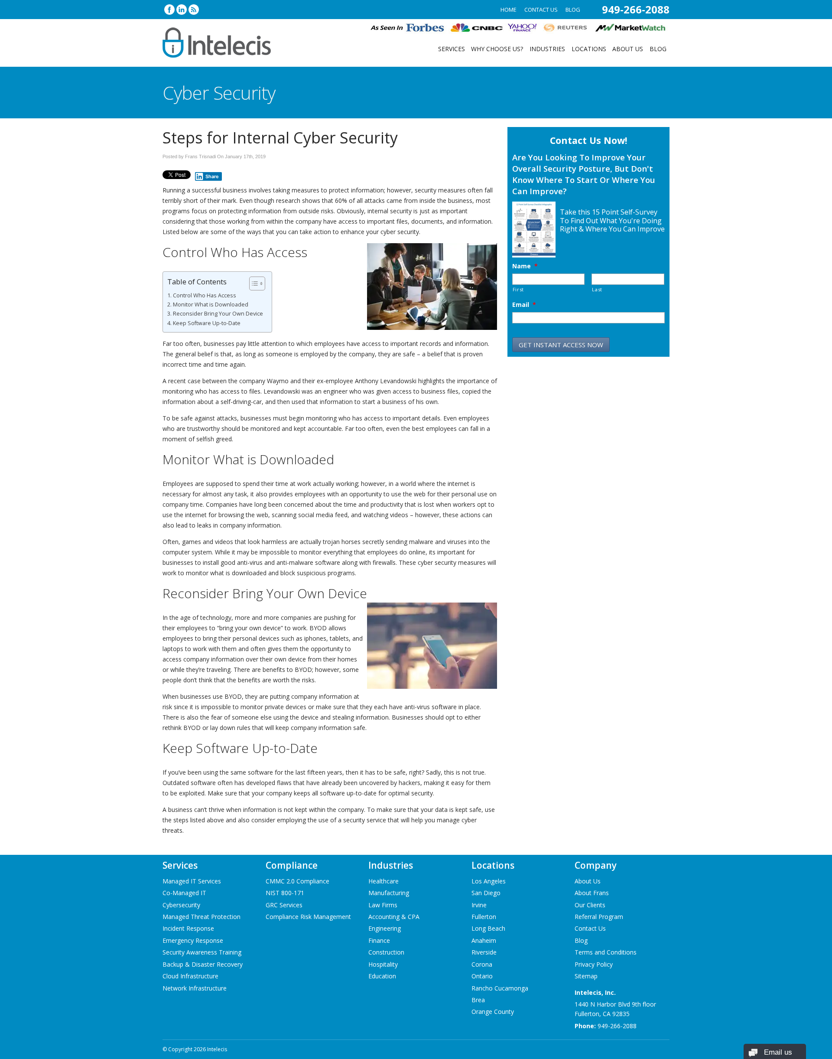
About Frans (592, 893)
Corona (481, 964)
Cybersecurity (181, 905)
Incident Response (188, 928)
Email (524, 305)
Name (525, 266)
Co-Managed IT (184, 893)
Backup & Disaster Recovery (202, 964)
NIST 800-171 (285, 893)
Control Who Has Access (205, 295)
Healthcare (383, 881)
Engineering (384, 928)
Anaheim (483, 940)
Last (597, 289)
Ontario (482, 976)
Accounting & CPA (393, 916)
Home (508, 9)
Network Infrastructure (194, 988)
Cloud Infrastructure (190, 976)
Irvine (479, 905)
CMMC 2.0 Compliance (297, 881)
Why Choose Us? (497, 49)
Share (212, 176)
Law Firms (382, 905)
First (518, 289)
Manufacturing (388, 893)
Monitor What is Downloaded (210, 304)
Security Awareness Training (201, 952)
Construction (386, 952)
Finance (379, 940)
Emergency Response (192, 940)
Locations (589, 49)
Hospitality (383, 964)
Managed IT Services (191, 881)
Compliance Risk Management (308, 916)
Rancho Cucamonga (499, 988)
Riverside (484, 952)
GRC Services (284, 905)
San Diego (485, 893)
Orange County (492, 1011)
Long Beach (488, 928)
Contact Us (541, 9)
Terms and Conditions (606, 952)
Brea (478, 1000)
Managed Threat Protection (201, 916)
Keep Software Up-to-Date (206, 323)
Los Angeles (488, 881)
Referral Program (599, 916)
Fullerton (483, 916)
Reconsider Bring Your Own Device (218, 313)
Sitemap (586, 976)
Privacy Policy (594, 964)
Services (451, 49)
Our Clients (590, 905)
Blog (573, 9)
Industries (547, 49)
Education (382, 976)
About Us (627, 49)
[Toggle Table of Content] (253, 283)
